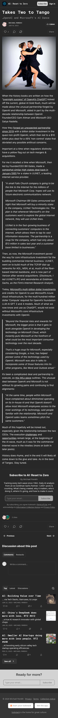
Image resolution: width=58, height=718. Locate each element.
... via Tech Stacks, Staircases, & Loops (19, 599)
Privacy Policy (49, 507)
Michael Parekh (15, 23)
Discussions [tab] (23, 588)
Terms (36, 699)
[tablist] (13, 554)
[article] (29, 601)
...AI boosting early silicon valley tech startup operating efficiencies (19, 646)
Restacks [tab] (20, 554)
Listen (52, 24)
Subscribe (42, 4)
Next (49, 536)
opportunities (9, 438)
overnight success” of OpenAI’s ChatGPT (25, 99)
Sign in (52, 4)
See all (7, 661)
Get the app (42, 705)
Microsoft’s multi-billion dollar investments (33, 289)
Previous (10, 536)
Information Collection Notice (28, 507)
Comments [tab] (8, 554)
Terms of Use (42, 504)
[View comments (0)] (14, 31)
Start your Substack (22, 705)
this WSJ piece (23, 378)
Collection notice (47, 699)
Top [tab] (5, 588)
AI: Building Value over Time (21, 595)
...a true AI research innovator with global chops (21, 620)
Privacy (28, 699)
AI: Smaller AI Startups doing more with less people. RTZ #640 (22, 638)
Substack (16, 712)
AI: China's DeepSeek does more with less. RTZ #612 (19, 614)
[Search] (53, 588)
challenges (31, 434)
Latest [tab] (12, 588)
